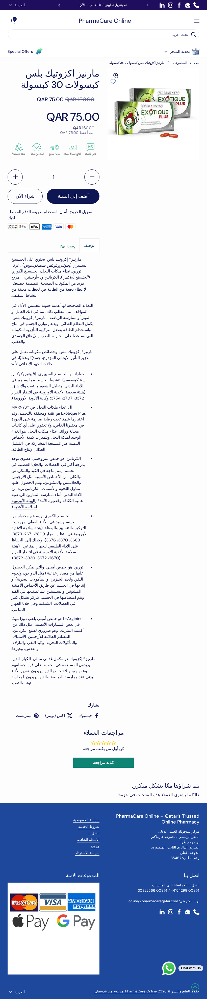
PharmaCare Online (105, 21)
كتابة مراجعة (103, 762)
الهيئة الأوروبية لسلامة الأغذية (24, 503)
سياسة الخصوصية (86, 820)
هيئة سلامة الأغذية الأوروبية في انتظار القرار (47, 392)
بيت (196, 63)
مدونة (95, 846)
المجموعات (179, 63)
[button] (181, 51)
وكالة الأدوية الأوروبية (31, 398)
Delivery (67, 246)
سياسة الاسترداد (87, 853)
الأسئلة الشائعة (88, 839)
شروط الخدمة (88, 826)
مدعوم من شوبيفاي (108, 991)
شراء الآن (25, 196)
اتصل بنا (93, 833)
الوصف (89, 245)
